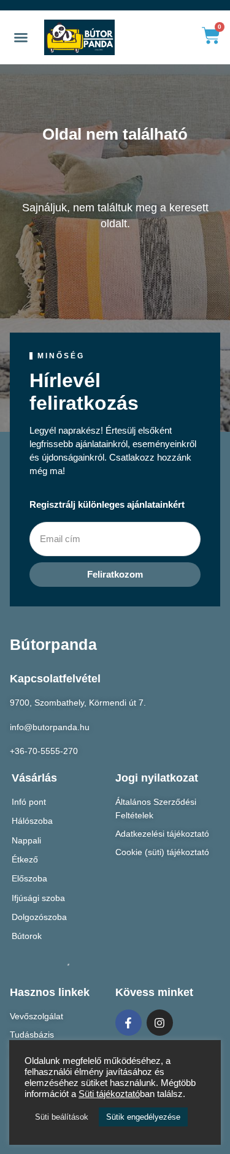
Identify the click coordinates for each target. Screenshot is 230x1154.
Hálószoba (32, 821)
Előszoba (29, 878)
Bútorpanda (53, 644)
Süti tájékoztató (109, 1094)
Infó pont (29, 802)
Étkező (25, 859)
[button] (21, 37)
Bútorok (27, 936)
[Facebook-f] (128, 1022)
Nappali (26, 840)
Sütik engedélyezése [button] (143, 1117)
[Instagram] (160, 1022)
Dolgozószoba (39, 917)
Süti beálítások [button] (61, 1117)
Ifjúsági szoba (38, 898)
